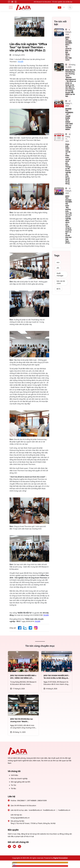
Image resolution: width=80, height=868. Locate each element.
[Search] (70, 7)
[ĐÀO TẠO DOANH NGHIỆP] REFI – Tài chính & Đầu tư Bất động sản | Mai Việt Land (68, 48)
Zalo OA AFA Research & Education (23, 805)
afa (58, 268)
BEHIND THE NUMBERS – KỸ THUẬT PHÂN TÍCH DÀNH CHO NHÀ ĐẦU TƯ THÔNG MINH (69, 119)
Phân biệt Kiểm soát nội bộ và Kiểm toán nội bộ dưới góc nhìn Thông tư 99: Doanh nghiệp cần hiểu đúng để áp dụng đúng (68, 164)
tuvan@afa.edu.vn (35, 810)
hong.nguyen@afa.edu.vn (20, 818)
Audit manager (60, 274)
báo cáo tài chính (61, 282)
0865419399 (42, 800)
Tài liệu (13, 788)
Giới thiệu (14, 775)
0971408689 (32, 800)
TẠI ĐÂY (20, 62)
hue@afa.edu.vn (64, 810)
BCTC (58, 289)
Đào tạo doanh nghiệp (19, 778)
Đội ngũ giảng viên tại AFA (20, 782)
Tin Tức (13, 785)
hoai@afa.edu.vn (49, 810)
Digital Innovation (60, 858)
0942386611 (21, 800)
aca (58, 262)
